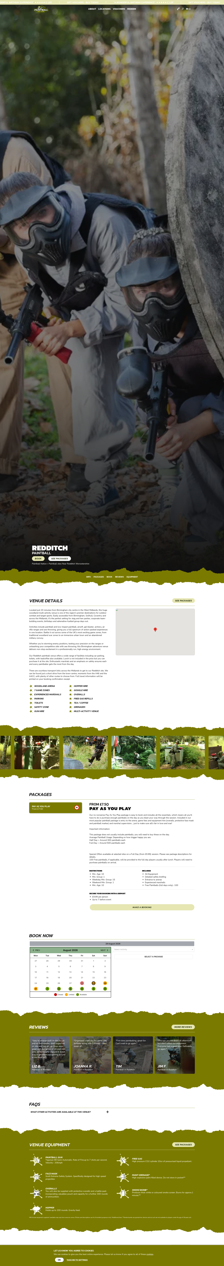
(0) (189, 9)
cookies (149, 1254)
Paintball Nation (39, 563)
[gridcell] (36, 961)
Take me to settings (77, 1259)
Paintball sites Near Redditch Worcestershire (69, 563)
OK (59, 1260)
